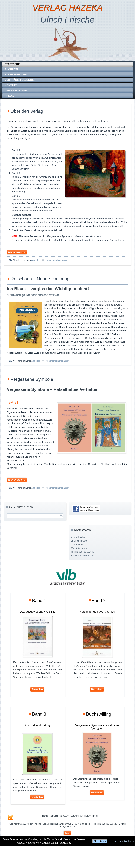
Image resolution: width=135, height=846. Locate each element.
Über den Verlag (27, 111)
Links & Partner (16, 90)
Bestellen (37, 689)
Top (67, 833)
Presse (9, 95)
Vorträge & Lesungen (20, 79)
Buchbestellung (16, 74)
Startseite (12, 64)
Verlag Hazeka (67, 7)
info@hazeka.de (86, 555)
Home (45, 816)
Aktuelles (35, 260)
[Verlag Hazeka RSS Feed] (11, 817)
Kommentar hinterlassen (57, 260)
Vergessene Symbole (32, 379)
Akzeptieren (100, 841)
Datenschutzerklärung (81, 816)
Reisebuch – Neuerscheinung (40, 278)
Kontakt (11, 85)
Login (96, 816)
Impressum (63, 816)
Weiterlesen (16, 252)
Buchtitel (12, 69)
